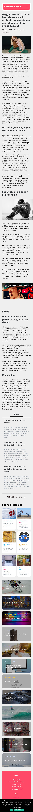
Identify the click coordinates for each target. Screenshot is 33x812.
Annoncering (16, 798)
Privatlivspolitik (19, 809)
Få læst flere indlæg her (16, 497)
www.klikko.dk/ (18, 789)
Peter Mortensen (19, 30)
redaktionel (6, 33)
